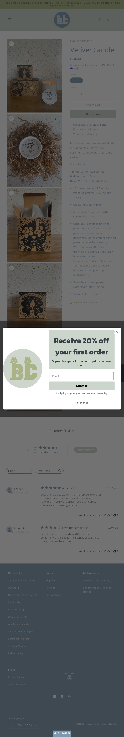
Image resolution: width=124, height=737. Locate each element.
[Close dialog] (117, 331)
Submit (81, 385)
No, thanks (81, 402)
